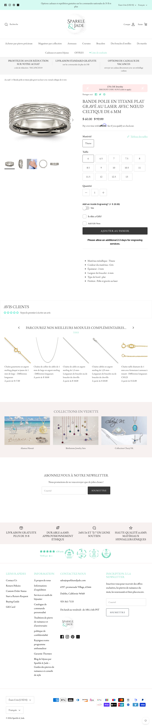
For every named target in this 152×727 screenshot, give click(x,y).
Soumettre (99, 490)
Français (141, 5)
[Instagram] (10, 5)
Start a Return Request (17, 596)
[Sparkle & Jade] (76, 24)
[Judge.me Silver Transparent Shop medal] (81, 553)
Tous (76, 332)
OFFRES (79, 52)
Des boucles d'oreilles (121, 43)
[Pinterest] (14, 5)
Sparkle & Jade (18, 718)
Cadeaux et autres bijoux (57, 52)
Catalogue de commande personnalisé (40, 608)
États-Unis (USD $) (126, 5)
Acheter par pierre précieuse (19, 43)
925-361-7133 (67, 601)
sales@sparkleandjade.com (73, 580)
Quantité (87, 185)
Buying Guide (12, 601)
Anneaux (72, 43)
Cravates (86, 43)
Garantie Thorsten (43, 653)
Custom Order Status (16, 591)
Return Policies (13, 585)
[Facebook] (5, 5)
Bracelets (100, 43)
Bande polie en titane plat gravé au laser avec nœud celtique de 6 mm (40, 79)
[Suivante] (72, 120)
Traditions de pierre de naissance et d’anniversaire (43, 621)
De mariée (142, 43)
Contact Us (11, 580)
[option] (40, 120)
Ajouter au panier (115, 230)
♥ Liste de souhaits (98, 52)
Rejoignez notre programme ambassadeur (41, 644)
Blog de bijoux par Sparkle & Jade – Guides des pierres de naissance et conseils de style (44, 667)
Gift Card (10, 606)
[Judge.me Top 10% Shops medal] (106, 553)
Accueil (7, 79)
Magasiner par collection (50, 43)
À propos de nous (42, 580)
